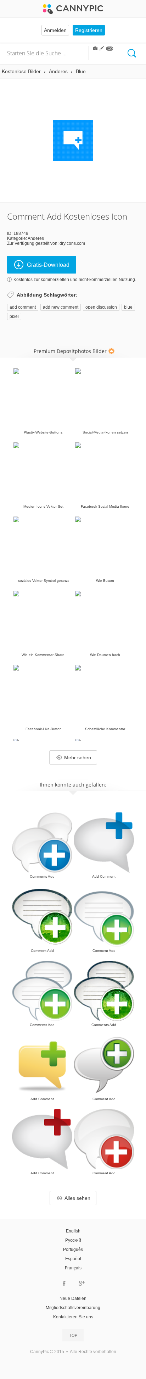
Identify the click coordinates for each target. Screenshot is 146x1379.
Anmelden (55, 30)
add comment (23, 307)
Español (73, 1258)
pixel (14, 316)
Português (73, 1249)
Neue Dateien (73, 1298)
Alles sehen (77, 1198)
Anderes (36, 238)
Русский (73, 1240)
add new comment (60, 307)
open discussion (101, 307)
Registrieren (88, 30)
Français (73, 1267)
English (73, 1231)
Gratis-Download (48, 265)
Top (73, 1335)
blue (128, 307)
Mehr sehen (77, 757)
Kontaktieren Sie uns (73, 1316)
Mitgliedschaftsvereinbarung (73, 1307)
